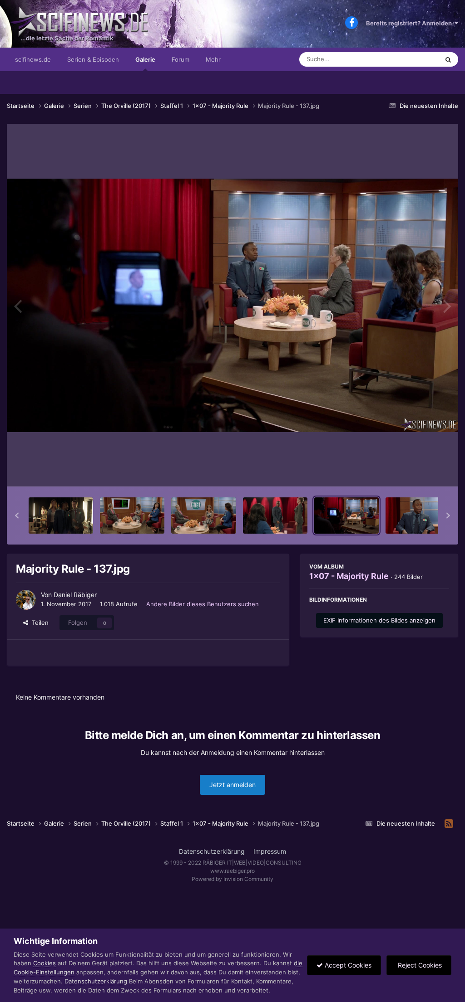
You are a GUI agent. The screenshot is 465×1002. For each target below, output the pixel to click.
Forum (180, 59)
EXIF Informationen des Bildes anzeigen (379, 620)
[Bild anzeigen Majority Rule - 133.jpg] (61, 515)
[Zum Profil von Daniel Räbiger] (26, 600)
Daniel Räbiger (75, 594)
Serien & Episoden (93, 59)
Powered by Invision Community (232, 879)
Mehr (213, 59)
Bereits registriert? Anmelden (410, 23)
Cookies (44, 963)
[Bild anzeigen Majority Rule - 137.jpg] (346, 515)
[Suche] (448, 59)
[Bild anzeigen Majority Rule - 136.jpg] (275, 515)
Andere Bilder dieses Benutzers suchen (202, 604)
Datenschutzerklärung (212, 851)
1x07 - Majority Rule (349, 576)
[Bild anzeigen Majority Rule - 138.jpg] (418, 515)
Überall (417, 59)
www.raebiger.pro (232, 870)
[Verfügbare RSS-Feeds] (449, 823)
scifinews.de (33, 59)
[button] (17, 515)
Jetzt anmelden (232, 784)
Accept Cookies (347, 965)
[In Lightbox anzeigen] (232, 305)
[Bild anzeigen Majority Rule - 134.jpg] (132, 515)
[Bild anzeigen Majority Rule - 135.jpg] (203, 515)
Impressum (269, 851)
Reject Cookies (419, 965)
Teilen (38, 622)
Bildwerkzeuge (417, 470)
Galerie (145, 59)
